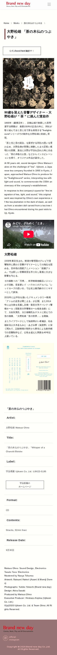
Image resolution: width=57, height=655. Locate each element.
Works (17, 23)
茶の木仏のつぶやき (33, 23)
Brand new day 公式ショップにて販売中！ (21, 52)
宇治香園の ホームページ (25, 485)
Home (6, 23)
